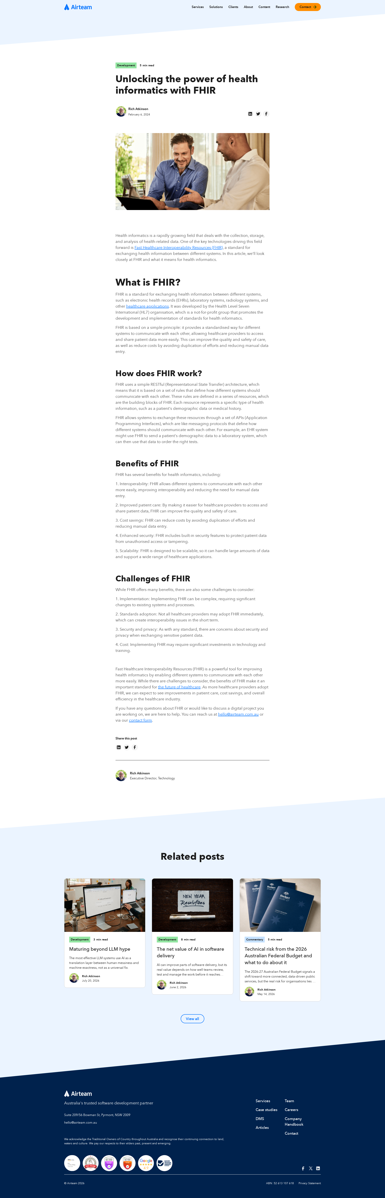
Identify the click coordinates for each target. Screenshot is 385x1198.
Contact (291, 1133)
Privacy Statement (310, 1183)
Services (263, 1101)
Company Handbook (294, 1121)
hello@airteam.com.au (238, 714)
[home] (78, 7)
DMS (260, 1118)
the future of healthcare (179, 687)
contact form (140, 720)
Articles (262, 1127)
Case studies (266, 1109)
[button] (198, 7)
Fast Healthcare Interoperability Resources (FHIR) (179, 247)
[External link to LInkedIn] (318, 1168)
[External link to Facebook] (303, 1168)
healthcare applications (147, 306)
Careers (291, 1109)
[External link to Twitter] (310, 1168)
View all (192, 1019)
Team (289, 1101)
